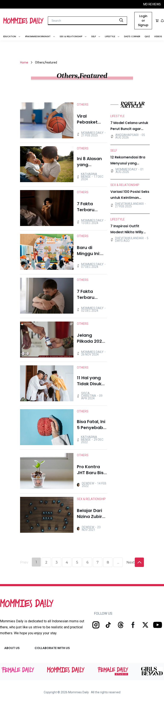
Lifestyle (110, 36)
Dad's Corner (132, 36)
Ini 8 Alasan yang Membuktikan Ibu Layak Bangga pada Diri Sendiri (92, 162)
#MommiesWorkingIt (38, 36)
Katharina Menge (89, 175)
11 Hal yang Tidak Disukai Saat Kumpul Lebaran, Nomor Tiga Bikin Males (91, 381)
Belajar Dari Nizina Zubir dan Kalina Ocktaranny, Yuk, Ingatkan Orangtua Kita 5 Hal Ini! (92, 513)
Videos (158, 36)
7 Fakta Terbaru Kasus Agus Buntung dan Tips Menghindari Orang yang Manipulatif (91, 207)
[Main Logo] (23, 21)
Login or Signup (143, 20)
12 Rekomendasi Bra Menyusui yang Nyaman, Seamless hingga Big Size (127, 160)
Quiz (147, 36)
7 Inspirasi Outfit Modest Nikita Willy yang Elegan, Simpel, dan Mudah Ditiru (128, 229)
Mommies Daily (92, 132)
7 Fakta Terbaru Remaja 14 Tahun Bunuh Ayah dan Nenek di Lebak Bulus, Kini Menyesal (92, 294)
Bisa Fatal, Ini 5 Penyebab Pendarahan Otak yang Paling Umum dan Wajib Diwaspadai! (91, 425)
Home (24, 62)
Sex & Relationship (71, 36)
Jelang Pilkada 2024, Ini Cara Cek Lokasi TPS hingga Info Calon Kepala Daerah (92, 338)
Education (9, 36)
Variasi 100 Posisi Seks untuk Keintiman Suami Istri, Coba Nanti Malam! (129, 195)
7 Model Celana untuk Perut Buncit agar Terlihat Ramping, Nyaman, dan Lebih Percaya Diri (129, 126)
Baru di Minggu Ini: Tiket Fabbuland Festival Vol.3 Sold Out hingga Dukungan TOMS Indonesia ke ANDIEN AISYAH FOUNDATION (91, 251)
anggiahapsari (127, 135)
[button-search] (121, 20)
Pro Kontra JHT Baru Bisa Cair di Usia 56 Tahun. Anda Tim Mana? (92, 470)
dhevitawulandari (129, 203)
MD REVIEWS (152, 4)
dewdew (88, 483)
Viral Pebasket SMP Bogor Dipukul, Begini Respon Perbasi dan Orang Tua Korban (90, 119)
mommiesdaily (126, 169)
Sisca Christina (88, 394)
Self (93, 36)
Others (82, 104)
